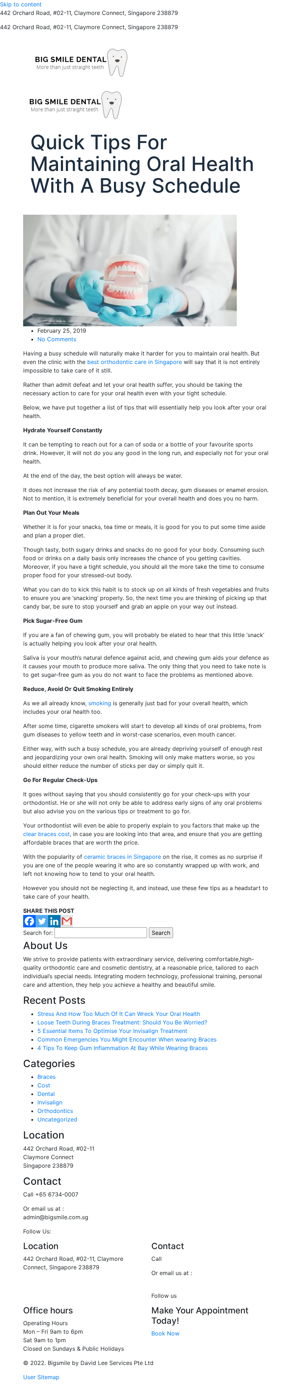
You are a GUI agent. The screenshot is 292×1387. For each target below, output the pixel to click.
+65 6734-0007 (185, 1258)
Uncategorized (57, 1119)
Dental (46, 1093)
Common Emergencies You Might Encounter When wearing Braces (127, 1039)
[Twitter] (42, 921)
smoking (99, 703)
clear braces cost (46, 833)
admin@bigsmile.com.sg (184, 1281)
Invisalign (49, 1102)
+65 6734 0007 (201, 12)
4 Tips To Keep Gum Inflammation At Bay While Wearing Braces (122, 1047)
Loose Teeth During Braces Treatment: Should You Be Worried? (122, 1022)
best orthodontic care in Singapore (134, 361)
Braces (46, 1076)
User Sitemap (41, 1377)
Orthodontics (55, 1110)
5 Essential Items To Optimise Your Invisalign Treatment (112, 1030)
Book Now (165, 1333)
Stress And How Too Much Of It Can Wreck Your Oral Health (118, 1013)
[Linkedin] (54, 921)
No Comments (56, 339)
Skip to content (21, 4)
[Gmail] (67, 921)
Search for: (38, 932)
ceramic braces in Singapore (122, 856)
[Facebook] (29, 921)
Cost (43, 1085)
